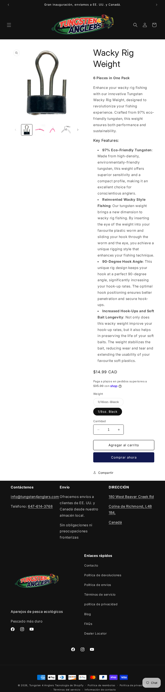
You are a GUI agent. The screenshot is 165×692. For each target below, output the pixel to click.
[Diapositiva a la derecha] (77, 129)
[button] (9, 25)
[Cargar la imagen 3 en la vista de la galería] (52, 129)
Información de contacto (100, 689)
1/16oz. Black (111, 403)
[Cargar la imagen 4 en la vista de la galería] (66, 129)
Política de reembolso (101, 685)
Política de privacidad (133, 685)
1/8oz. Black (108, 411)
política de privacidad (101, 604)
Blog (87, 614)
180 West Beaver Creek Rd (131, 496)
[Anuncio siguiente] (156, 4)
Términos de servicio (100, 594)
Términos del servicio (67, 689)
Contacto (91, 565)
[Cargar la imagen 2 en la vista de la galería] (39, 129)
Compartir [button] (105, 472)
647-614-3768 (40, 506)
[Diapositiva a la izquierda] (15, 129)
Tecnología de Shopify (69, 685)
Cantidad (99, 421)
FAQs (88, 624)
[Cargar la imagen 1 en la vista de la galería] (26, 129)
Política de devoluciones (102, 575)
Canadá (115, 522)
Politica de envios (97, 585)
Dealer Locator (95, 633)
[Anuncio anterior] (8, 4)
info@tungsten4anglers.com (35, 496)
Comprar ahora (124, 457)
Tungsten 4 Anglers (41, 685)
